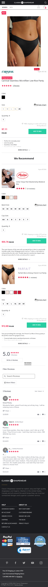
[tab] (12, 360)
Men (11, 7)
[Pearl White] (11, 292)
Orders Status (7, 516)
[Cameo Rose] (7, 292)
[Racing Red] (15, 292)
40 (19, 209)
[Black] (3, 97)
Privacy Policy (24, 523)
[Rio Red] (19, 292)
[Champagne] (11, 197)
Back (3, 13)
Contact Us (6, 527)
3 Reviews (16, 86)
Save (37, 69)
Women (4, 7)
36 (11, 209)
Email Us (19, 577)
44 (27, 209)
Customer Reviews (25, 512)
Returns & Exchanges (9, 523)
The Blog (22, 520)
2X (19, 109)
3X (23, 304)
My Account (6, 512)
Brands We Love (24, 516)
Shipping (5, 520)
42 (23, 209)
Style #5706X (42, 169)
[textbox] (44, 392)
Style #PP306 (42, 265)
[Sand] (7, 197)
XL (15, 304)
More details (23, 150)
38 (15, 209)
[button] (7, 411)
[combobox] (39, 391)
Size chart (42, 105)
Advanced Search (8, 509)
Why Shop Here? (24, 509)
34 (7, 209)
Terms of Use (18, 585)
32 (3, 209)
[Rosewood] (15, 197)
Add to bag (37, 131)
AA (3, 219)
